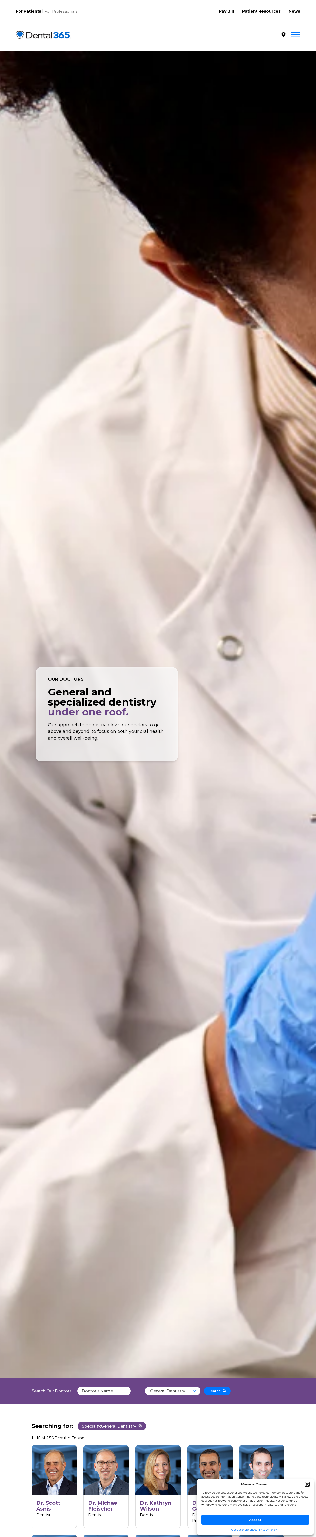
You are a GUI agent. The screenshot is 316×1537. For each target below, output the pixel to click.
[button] (307, 1484)
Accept (255, 1520)
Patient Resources (261, 11)
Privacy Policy (268, 1529)
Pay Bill (226, 11)
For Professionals (60, 11)
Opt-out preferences (244, 1529)
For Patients (28, 11)
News (294, 11)
